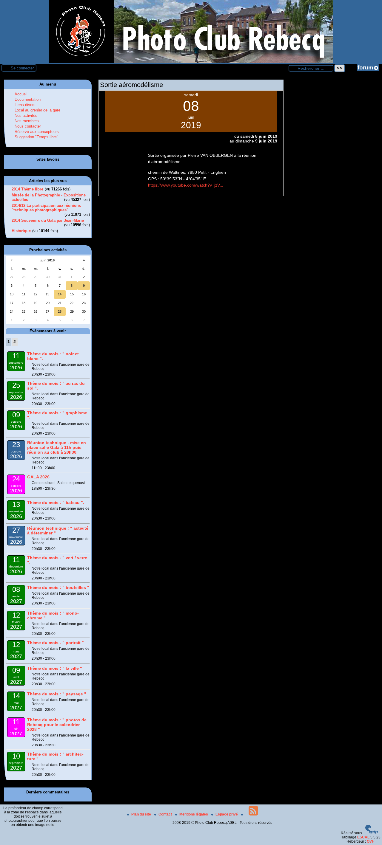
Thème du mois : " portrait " (55, 642)
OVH (371, 841)
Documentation (28, 99)
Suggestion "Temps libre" (36, 137)
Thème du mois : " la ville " (54, 668)
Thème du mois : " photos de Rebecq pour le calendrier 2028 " (57, 724)
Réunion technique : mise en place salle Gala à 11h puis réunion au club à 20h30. (56, 447)
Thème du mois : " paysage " (56, 693)
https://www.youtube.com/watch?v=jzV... (185, 185)
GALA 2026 (38, 477)
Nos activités (26, 115)
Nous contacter (28, 126)
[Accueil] (191, 62)
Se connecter (22, 68)
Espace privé (227, 814)
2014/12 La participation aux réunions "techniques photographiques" (46, 207)
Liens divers (25, 105)
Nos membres (27, 121)
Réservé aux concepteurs (37, 131)
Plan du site (141, 814)
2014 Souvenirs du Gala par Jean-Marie (48, 220)
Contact (165, 814)
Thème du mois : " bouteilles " (58, 587)
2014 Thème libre (27, 189)
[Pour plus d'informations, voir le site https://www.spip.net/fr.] (371, 833)
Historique (21, 231)
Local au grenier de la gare (37, 110)
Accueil (21, 94)
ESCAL (363, 837)
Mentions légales (194, 814)
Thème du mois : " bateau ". (55, 502)
